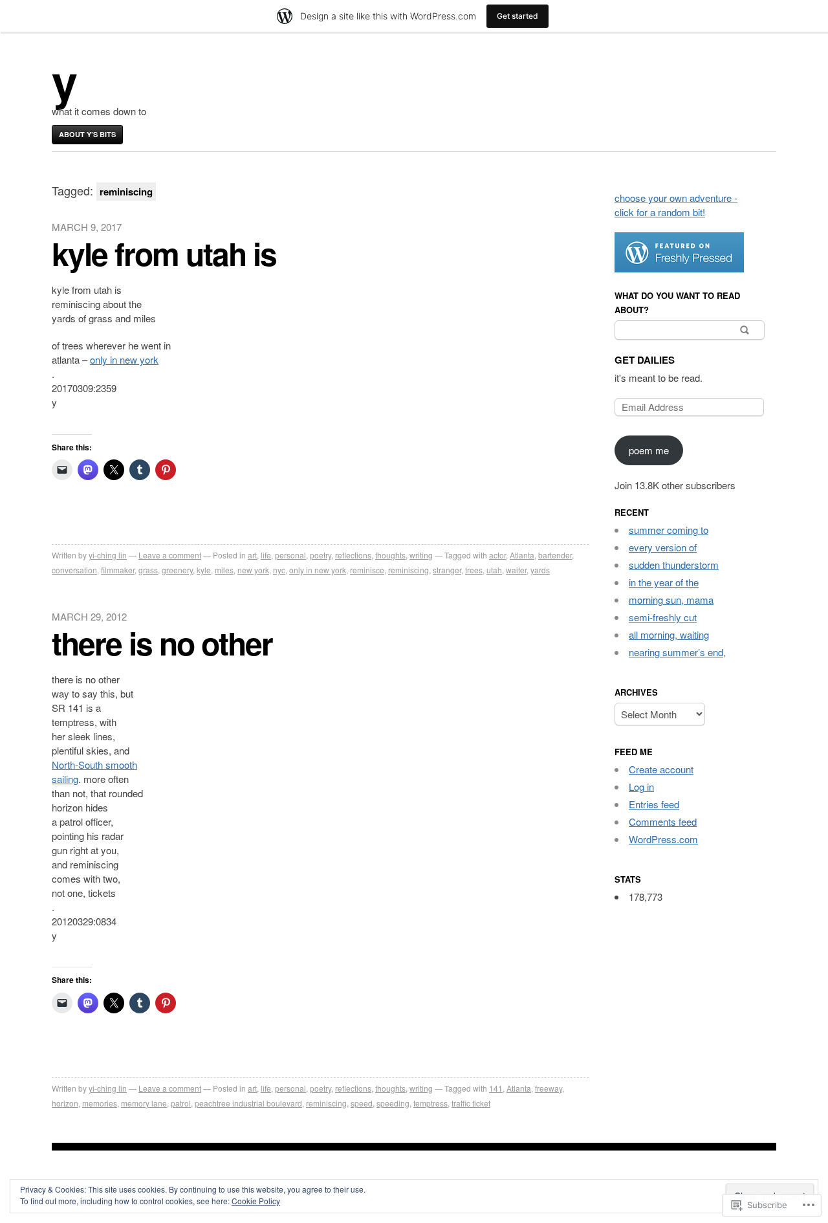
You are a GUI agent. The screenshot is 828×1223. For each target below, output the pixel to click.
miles (224, 569)
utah (494, 569)
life (266, 554)
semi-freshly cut (663, 617)
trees (474, 569)
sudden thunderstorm (674, 564)
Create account (661, 769)
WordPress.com (663, 839)
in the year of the (664, 582)
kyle (204, 569)
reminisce (367, 569)
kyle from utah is (164, 253)
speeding (392, 1102)
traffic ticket (471, 1102)
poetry (320, 554)
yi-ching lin (108, 554)
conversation (74, 569)
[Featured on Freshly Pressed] (679, 268)
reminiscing (408, 569)
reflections (353, 554)
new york (253, 569)
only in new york (124, 359)
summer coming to (668, 529)
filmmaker (118, 569)
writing (421, 554)
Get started (517, 16)
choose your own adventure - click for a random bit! (676, 205)
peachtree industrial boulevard (248, 1102)
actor (497, 554)
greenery (177, 569)
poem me (649, 450)
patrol (181, 1102)
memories (99, 1102)
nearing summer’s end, (677, 652)
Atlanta (522, 554)
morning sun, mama (671, 599)
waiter (516, 569)
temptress (430, 1102)
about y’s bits (87, 134)
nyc (279, 569)
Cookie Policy (256, 1200)
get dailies (645, 360)
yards (540, 569)
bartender (555, 554)
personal (290, 554)
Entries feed (654, 804)
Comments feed (663, 821)
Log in (641, 786)
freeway (548, 1088)
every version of (663, 547)
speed (362, 1102)
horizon (65, 1102)
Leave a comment (169, 554)
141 (496, 1088)
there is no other (162, 643)
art (252, 554)
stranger (447, 569)
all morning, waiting (669, 634)
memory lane (144, 1102)
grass (148, 569)
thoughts (390, 554)
